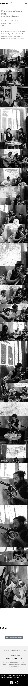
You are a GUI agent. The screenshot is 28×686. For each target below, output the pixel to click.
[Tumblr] (5, 628)
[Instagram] (16, 683)
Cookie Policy (16, 677)
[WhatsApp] (7, 628)
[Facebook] (0, 628)
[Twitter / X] (2, 628)
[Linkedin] (3, 628)
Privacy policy (8, 677)
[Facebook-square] (12, 683)
